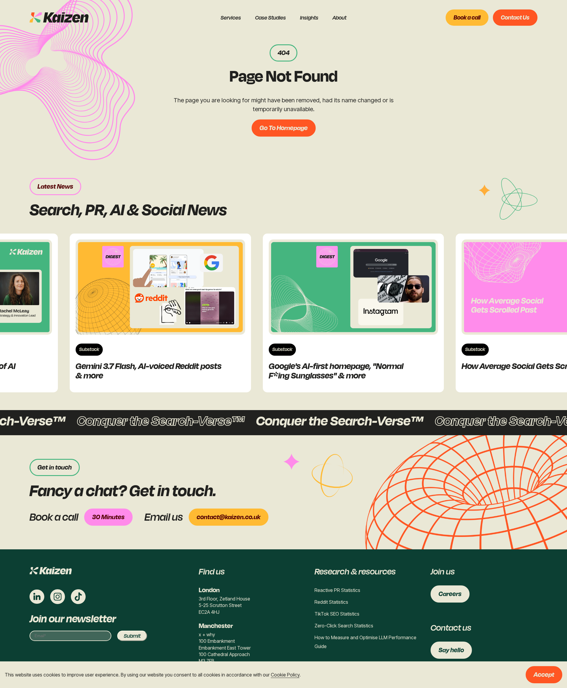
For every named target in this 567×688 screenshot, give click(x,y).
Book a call (467, 17)
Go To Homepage (284, 128)
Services (231, 18)
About (339, 18)
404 (283, 53)
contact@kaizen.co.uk (228, 517)
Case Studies (270, 18)
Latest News (55, 186)
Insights (309, 18)
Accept (544, 674)
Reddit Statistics (331, 602)
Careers (450, 594)
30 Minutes (108, 517)
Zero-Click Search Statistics (344, 626)
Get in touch (55, 467)
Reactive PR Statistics (337, 590)
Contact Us (515, 17)
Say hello (451, 650)
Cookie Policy (285, 675)
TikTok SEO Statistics (337, 614)
